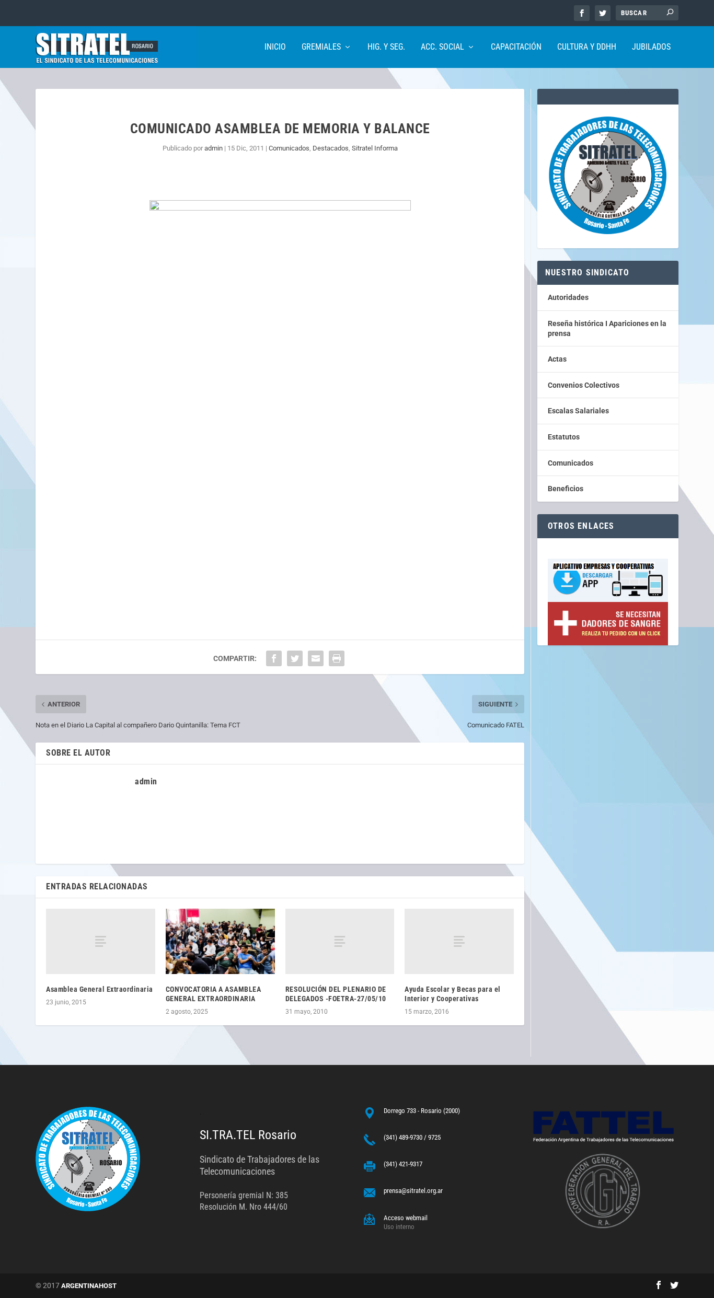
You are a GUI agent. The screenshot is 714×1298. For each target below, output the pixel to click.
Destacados (331, 148)
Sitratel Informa (375, 148)
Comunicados (289, 148)
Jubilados (651, 47)
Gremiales (321, 47)
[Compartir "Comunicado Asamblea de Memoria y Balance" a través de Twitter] (294, 658)
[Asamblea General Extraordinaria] (100, 941)
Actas (557, 359)
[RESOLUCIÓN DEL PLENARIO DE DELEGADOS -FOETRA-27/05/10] (340, 941)
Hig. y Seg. (386, 47)
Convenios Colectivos (583, 385)
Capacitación (516, 47)
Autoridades (568, 297)
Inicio (275, 47)
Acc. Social (442, 47)
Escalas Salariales (578, 411)
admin (213, 148)
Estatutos (564, 437)
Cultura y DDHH (586, 47)
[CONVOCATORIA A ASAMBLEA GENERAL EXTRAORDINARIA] (220, 941)
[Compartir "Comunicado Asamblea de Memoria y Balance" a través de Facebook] (273, 658)
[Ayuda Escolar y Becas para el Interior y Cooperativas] (459, 941)
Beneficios (565, 488)
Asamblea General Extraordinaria (99, 989)
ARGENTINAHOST (89, 1286)
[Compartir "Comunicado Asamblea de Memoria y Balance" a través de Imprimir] (336, 658)
